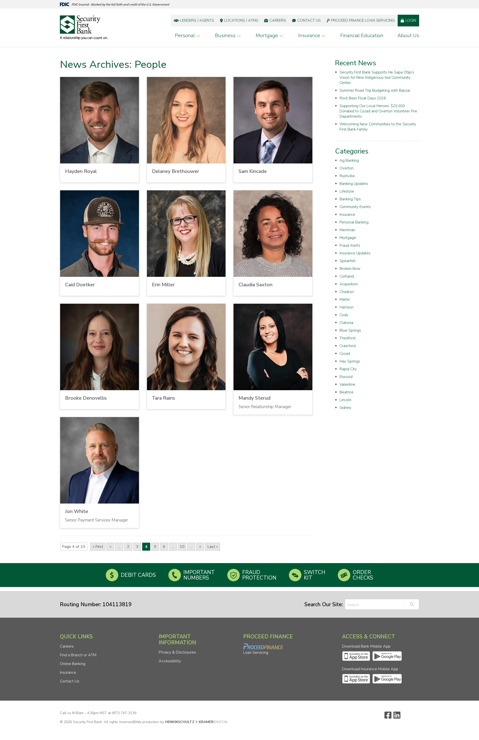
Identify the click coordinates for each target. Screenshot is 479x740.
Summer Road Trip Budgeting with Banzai (375, 90)
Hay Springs (350, 361)
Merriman (347, 229)
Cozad (345, 353)
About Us (408, 35)
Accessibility (170, 661)
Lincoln (345, 399)
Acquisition (349, 284)
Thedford (347, 338)
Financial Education (361, 35)
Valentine (347, 384)
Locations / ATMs (241, 20)
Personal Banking (354, 222)
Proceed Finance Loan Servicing (363, 20)
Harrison (347, 307)
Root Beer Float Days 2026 (363, 98)
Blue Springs (350, 330)
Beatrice (347, 392)
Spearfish (348, 260)
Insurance (309, 35)
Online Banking (72, 663)
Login (410, 20)
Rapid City (348, 369)
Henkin (179, 722)
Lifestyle (347, 191)
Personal (185, 35)
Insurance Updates (355, 253)
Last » (212, 546)
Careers (277, 20)
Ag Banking (349, 160)
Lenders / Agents (197, 20)
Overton (347, 168)
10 (182, 546)
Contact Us (309, 20)
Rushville (347, 175)
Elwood (346, 376)
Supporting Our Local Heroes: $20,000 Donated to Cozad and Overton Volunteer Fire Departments (378, 111)
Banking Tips (350, 199)
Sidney (345, 407)
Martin (345, 299)
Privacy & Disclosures (177, 652)
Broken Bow (350, 268)
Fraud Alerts (350, 245)
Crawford (348, 345)
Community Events (355, 206)
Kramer (213, 722)
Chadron (347, 291)
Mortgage (267, 35)
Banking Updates (354, 183)
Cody (344, 314)
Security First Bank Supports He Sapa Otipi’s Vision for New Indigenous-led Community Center (377, 77)
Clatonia (346, 322)
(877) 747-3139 (124, 713)
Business (225, 35)
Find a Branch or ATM (78, 655)
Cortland (347, 276)
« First (98, 546)
